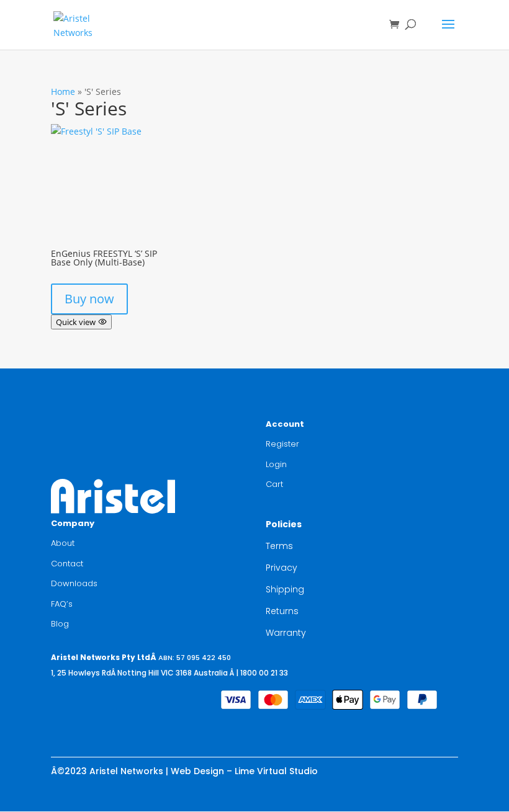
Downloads (74, 583)
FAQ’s (62, 604)
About (62, 543)
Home (63, 91)
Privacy (281, 567)
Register (282, 444)
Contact (67, 563)
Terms (279, 546)
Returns (282, 611)
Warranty (286, 633)
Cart (274, 484)
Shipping (285, 589)
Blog (60, 624)
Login (276, 464)
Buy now (89, 298)
